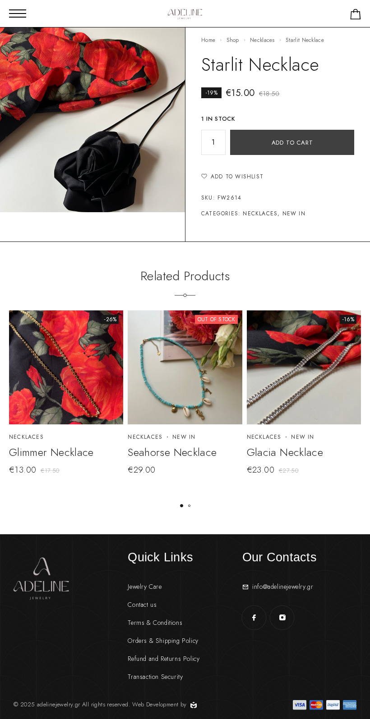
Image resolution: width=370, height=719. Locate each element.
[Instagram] (282, 618)
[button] (181, 505)
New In (293, 213)
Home (208, 40)
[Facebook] (254, 618)
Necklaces (262, 40)
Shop (233, 40)
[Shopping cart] (355, 16)
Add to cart (292, 142)
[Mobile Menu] (17, 13)
